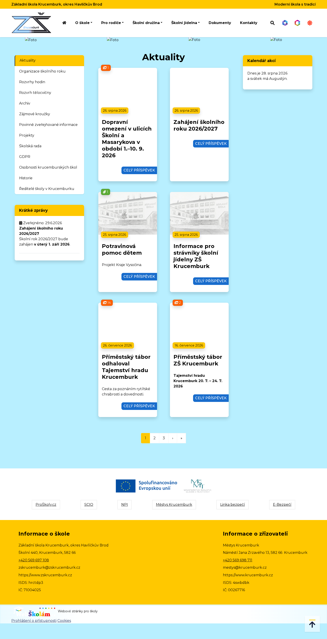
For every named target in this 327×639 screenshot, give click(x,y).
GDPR (24, 157)
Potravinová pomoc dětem (122, 249)
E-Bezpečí (282, 504)
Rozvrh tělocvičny (35, 93)
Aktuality (28, 60)
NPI (124, 504)
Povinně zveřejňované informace (48, 125)
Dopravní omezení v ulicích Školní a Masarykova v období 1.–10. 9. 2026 (127, 139)
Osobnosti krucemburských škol (48, 167)
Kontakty (248, 23)
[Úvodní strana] (64, 23)
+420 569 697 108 (33, 560)
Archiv (24, 103)
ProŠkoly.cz (46, 504)
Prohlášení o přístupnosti (34, 621)
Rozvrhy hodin (32, 82)
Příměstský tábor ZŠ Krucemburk (198, 360)
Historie (25, 178)
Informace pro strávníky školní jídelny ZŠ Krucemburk (196, 256)
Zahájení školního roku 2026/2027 (199, 125)
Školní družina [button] (146, 23)
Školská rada (30, 146)
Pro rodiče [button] (111, 23)
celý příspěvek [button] (139, 170)
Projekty (26, 135)
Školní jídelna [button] (184, 23)
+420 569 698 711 (237, 560)
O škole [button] (82, 23)
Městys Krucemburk (174, 504)
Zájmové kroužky (34, 114)
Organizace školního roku (42, 71)
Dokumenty (220, 23)
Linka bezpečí (232, 504)
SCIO (88, 504)
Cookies (64, 621)
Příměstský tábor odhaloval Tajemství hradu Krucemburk (126, 367)
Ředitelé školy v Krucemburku (46, 189)
